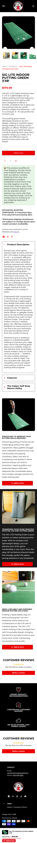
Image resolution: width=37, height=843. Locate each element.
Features (10, 378)
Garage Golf (6, 814)
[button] (33, 6)
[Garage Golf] (18, 6)
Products (13, 66)
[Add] (16, 161)
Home (4, 66)
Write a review (18, 673)
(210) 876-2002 (18, 775)
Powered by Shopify (9, 818)
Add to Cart (18, 153)
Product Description (16, 244)
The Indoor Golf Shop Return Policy (17, 387)
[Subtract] (5, 161)
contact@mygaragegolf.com (17, 773)
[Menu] (3, 6)
